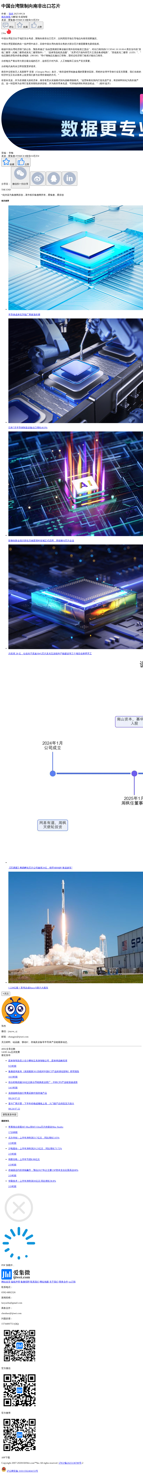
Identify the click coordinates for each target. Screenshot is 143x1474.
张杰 (11, 13)
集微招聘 (25, 1281)
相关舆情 (6, 17)
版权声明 (15, 1281)
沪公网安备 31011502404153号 (22, 1471)
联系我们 (34, 1281)
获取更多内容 (9, 1114)
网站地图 (44, 1281)
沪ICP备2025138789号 (70, 1463)
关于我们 (53, 1281)
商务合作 (63, 1281)
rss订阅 (72, 1281)
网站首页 (5, 1281)
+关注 (6, 993)
